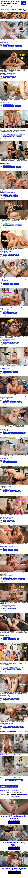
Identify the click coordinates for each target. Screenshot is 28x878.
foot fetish (16, 284)
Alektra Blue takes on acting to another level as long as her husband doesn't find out (13, 40)
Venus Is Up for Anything (14, 869)
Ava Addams (7, 252)
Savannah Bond (8, 400)
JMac (17, 870)
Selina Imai (7, 637)
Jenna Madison (8, 696)
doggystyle (22, 432)
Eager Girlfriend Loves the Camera (14, 817)
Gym (3, 666)
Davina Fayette (8, 577)
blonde (22, 726)
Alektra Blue (7, 44)
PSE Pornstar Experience (8, 73)
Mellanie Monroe (8, 489)
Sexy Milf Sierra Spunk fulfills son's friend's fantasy (13, 721)
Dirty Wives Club (6, 42)
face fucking (12, 166)
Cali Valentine (7, 282)
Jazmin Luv (14, 667)
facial (4, 520)
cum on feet (6, 284)
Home (2, 9)
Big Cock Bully (6, 368)
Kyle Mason (14, 194)
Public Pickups (14, 849)
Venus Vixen (12, 870)
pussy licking (18, 225)
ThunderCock (5, 102)
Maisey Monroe (8, 74)
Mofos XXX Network (17, 795)
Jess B (6, 369)
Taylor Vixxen (7, 165)
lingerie (13, 76)
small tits (5, 196)
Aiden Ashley (7, 667)
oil (3, 313)
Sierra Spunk (7, 724)
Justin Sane (18, 820)
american (15, 371)
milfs (17, 342)
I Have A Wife (5, 429)
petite (9, 76)
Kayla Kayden (14, 134)
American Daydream (7, 575)
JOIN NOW (23, 3)
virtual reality (12, 136)
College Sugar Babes (7, 517)
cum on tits (5, 225)
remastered (6, 402)
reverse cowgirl (14, 432)
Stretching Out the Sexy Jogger (14, 843)
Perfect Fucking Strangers (8, 192)
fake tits (15, 579)
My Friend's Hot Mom (7, 546)
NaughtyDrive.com (10, 1)
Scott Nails (17, 846)
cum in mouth (16, 726)
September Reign (8, 104)
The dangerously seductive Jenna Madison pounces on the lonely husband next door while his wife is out (14, 693)
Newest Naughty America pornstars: (14, 731)
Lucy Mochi (7, 460)
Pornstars (13, 9)
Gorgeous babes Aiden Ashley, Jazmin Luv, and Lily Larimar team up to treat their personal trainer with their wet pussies (13, 663)
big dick (17, 254)
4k (16, 313)
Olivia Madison (7, 430)
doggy (4, 462)
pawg (17, 698)
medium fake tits (7, 726)
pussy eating (18, 46)
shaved (5, 639)
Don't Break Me (14, 872)
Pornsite (4, 222)
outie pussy (6, 491)
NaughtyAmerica (11, 6)
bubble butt (18, 106)
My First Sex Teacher (7, 487)
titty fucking (11, 254)
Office (3, 133)
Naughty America (10, 313)
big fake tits (11, 46)
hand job (15, 196)
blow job (5, 136)
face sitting (5, 698)
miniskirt (12, 106)
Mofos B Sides (14, 822)
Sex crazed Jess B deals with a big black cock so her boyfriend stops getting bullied (14, 366)
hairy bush (5, 106)
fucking (5, 254)
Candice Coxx (7, 194)
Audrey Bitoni (7, 311)
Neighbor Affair (6, 163)
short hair (10, 549)
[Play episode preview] (14, 30)
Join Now (24, 10)
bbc (18, 639)
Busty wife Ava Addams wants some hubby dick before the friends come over (12, 249)
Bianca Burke (7, 134)
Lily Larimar (20, 667)
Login (22, 790)
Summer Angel (7, 548)
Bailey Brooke (10, 820)
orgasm (5, 46)
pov (14, 608)
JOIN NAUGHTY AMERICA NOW (9, 786)
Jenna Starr (7, 223)
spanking (12, 698)
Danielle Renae (8, 606)
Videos (7, 9)
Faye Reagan (7, 518)
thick (11, 284)
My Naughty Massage (7, 309)
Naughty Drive (3, 790)
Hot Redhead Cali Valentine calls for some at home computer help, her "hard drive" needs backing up (13, 278)
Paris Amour (11, 846)
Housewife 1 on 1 (6, 251)
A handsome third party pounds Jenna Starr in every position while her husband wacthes (13, 220)
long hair (18, 166)
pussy (4, 76)
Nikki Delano (22, 134)
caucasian (12, 669)
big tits (15, 549)
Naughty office (5, 280)
